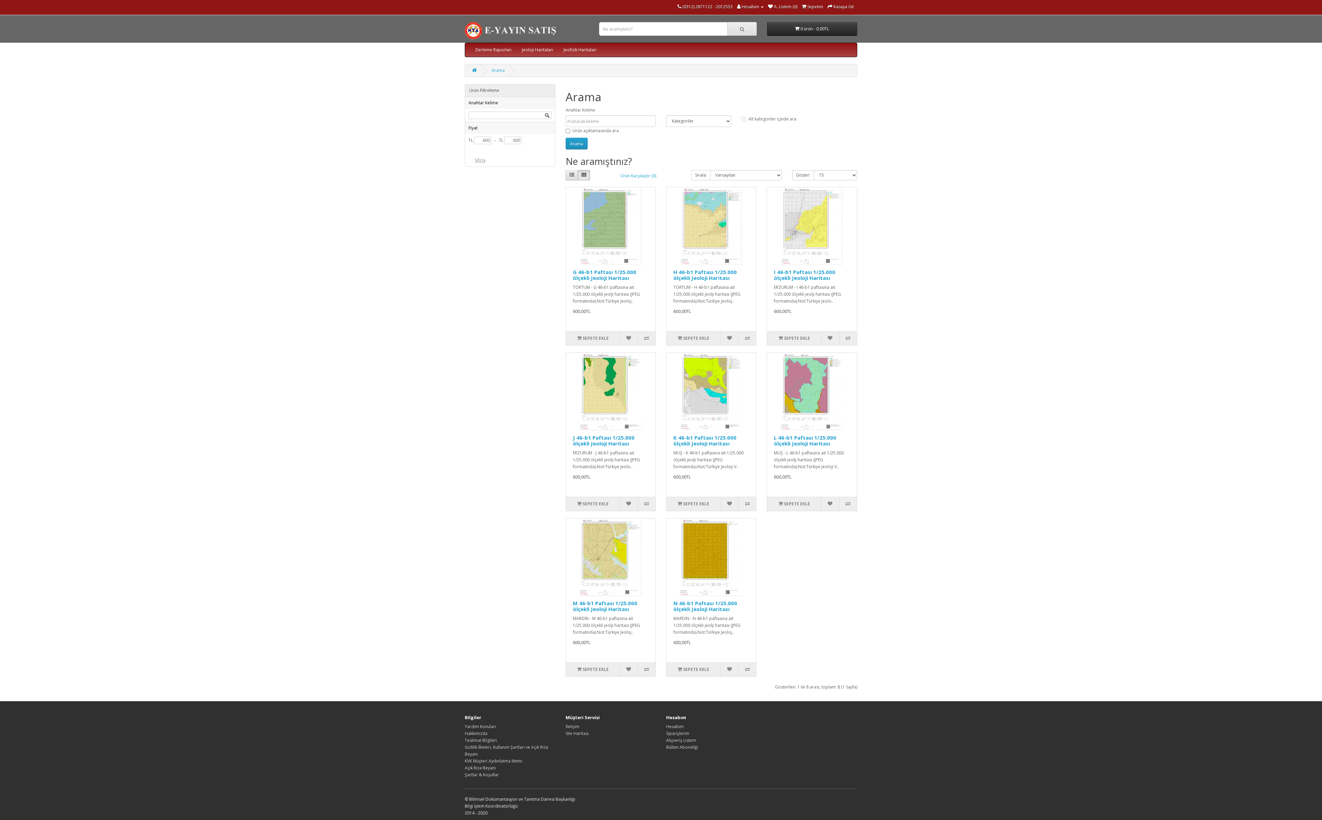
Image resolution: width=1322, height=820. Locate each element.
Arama (498, 70)
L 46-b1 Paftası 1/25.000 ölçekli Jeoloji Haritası (805, 440)
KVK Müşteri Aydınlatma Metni (493, 761)
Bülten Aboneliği (682, 747)
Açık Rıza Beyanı (480, 768)
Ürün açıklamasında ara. (596, 131)
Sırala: (701, 175)
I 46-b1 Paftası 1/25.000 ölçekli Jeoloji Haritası (804, 275)
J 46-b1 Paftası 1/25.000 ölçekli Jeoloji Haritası (603, 440)
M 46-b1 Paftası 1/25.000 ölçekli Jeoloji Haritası (605, 606)
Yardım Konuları (480, 726)
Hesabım (675, 726)
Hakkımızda (476, 733)
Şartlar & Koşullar (482, 775)
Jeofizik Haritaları (580, 50)
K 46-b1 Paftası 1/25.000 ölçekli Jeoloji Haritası (704, 440)
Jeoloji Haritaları (537, 50)
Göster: (803, 175)
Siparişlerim (677, 733)
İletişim (572, 726)
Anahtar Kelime (580, 110)
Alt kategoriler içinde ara (772, 119)
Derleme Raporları (493, 50)
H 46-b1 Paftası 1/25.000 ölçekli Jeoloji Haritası (705, 275)
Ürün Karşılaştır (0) (638, 176)
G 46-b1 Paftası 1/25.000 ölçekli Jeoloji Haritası (604, 275)
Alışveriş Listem (681, 740)
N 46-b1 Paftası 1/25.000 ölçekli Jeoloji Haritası (705, 606)
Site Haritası (577, 733)
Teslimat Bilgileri (481, 740)
